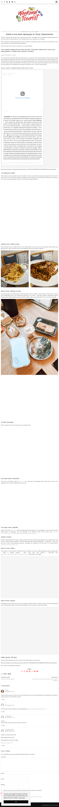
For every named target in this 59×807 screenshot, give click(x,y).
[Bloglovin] (32, 671)
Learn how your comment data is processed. (31, 796)
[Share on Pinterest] (9, 674)
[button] (57, 2)
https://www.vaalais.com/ (7, 742)
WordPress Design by (50, 805)
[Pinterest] (7, 2)
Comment (3, 757)
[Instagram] (4, 2)
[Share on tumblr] (10, 674)
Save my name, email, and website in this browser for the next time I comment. (22, 790)
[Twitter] (1, 2)
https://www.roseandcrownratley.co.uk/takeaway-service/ (14, 554)
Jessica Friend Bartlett (17, 163)
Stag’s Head (13, 530)
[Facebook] (9, 2)
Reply (3, 699)
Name (3, 773)
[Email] (12, 2)
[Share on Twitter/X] (7, 674)
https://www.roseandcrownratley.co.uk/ (37, 709)
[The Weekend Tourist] (29, 15)
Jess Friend (22, 31)
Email (2, 779)
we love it (21, 481)
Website (3, 784)
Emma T (7, 690)
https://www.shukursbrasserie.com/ (9, 544)
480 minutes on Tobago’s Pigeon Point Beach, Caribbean (45, 679)
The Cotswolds (35, 31)
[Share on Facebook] (5, 674)
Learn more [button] (22, 798)
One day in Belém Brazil (8, 678)
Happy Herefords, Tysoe (8, 55)
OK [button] (16, 801)
